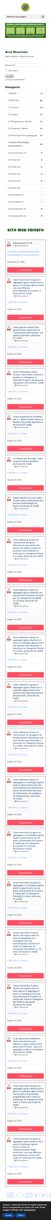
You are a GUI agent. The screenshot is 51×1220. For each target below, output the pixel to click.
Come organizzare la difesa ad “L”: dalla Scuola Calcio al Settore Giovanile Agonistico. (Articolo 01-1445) (28, 420)
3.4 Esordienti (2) (25, 202)
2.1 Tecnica (25, 107)
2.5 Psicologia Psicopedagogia (25, 135)
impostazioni (29, 1210)
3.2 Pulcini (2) (25, 167)
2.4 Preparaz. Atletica (25, 128)
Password (10, 65)
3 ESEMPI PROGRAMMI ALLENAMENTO (25, 144)
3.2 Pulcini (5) (25, 188)
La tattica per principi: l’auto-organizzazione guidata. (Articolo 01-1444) (28, 461)
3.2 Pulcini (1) (25, 159)
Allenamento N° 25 (22, 243)
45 (43, 1195)
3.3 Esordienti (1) (25, 194)
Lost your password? (15, 79)
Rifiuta (20, 1215)
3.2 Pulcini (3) (25, 174)
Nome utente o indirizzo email (19, 56)
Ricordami (13, 70)
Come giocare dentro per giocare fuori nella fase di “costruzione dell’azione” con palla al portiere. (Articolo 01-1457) (28, 332)
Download (25, 269)
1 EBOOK (25, 93)
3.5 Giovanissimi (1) (25, 209)
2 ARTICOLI (25, 100)
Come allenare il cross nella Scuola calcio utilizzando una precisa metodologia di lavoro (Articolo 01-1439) (28, 501)
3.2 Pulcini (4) (25, 181)
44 (36, 1195)
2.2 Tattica (25, 114)
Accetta (8, 1215)
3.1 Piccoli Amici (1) (25, 153)
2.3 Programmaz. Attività (25, 121)
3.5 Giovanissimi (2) (25, 216)
